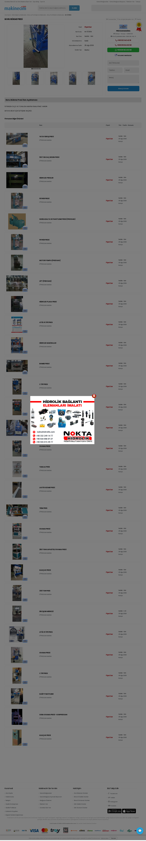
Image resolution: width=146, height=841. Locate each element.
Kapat (94, 396)
